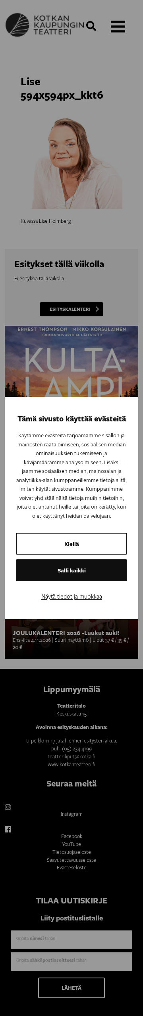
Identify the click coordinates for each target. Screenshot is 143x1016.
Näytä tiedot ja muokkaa (71, 596)
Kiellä (71, 543)
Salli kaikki (72, 570)
